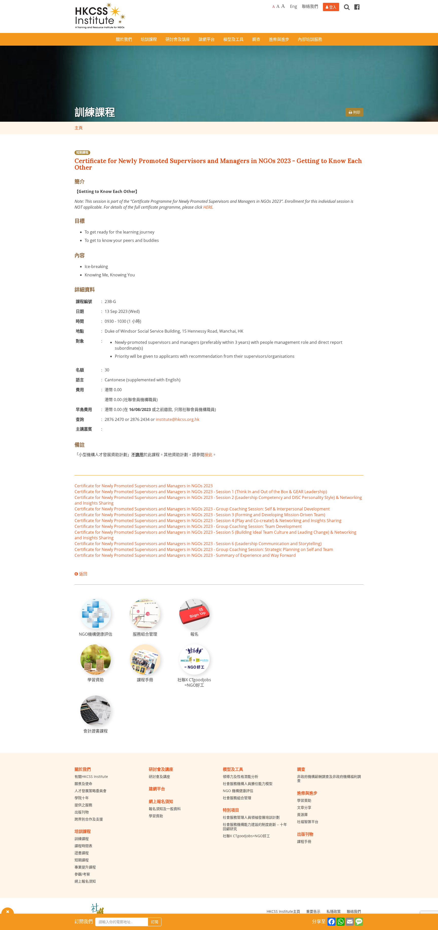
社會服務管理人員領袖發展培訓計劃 (251, 817)
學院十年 (82, 797)
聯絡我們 (310, 6)
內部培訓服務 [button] (310, 39)
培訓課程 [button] (149, 39)
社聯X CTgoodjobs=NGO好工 (246, 835)
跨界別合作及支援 (89, 819)
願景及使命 (83, 783)
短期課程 (82, 152)
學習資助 (156, 815)
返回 (82, 574)
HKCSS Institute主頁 (283, 911)
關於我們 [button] (124, 39)
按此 (208, 454)
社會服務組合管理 (237, 797)
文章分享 (304, 807)
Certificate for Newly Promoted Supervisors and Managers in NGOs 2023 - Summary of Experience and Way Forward (185, 555)
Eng (293, 6)
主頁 (79, 128)
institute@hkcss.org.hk (177, 419)
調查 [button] (256, 39)
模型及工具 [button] (233, 39)
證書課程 (82, 852)
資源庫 (302, 814)
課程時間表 (83, 845)
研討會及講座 (159, 776)
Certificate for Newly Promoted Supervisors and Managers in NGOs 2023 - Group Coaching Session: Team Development (188, 526)
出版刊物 (82, 812)
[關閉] (7, 911)
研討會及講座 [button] (178, 39)
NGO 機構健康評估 (238, 790)
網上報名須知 (85, 881)
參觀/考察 (82, 874)
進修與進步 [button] (279, 39)
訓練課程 (82, 838)
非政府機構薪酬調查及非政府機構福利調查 (329, 778)
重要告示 (313, 911)
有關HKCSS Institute (91, 776)
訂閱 (154, 921)
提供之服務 (83, 804)
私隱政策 (333, 911)
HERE (207, 207)
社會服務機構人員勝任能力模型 (247, 783)
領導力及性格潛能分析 (240, 776)
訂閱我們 (84, 921)
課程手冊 (304, 841)
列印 (356, 112)
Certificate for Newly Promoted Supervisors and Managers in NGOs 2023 (144, 486)
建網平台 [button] (206, 39)
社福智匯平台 (307, 821)
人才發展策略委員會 (90, 790)
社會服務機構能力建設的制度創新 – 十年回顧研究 (255, 826)
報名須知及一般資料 (165, 808)
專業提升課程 (85, 867)
